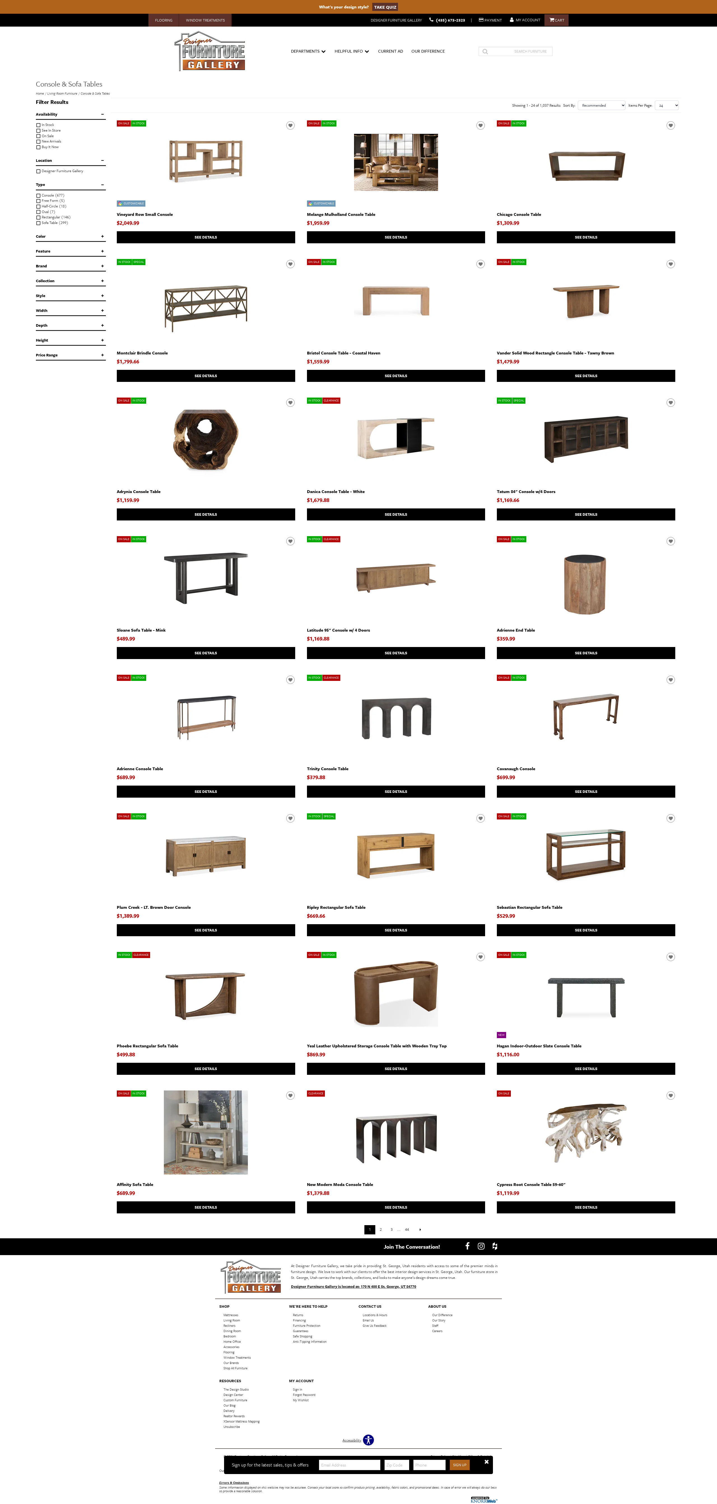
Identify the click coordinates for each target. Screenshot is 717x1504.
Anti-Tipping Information (310, 1341)
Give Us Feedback (375, 1325)
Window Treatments (205, 20)
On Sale (47, 136)
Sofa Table (54, 222)
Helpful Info (349, 51)
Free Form (53, 200)
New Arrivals (51, 141)
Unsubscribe (232, 1426)
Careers (437, 1330)
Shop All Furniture (236, 1368)
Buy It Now (50, 147)
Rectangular (56, 217)
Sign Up (459, 1465)
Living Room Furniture (62, 93)
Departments (305, 51)
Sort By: (569, 105)
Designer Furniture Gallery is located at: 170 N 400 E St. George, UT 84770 (353, 1286)
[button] (486, 1462)
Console (53, 195)
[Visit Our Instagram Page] (481, 1246)
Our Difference (428, 51)
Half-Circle (54, 206)
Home (40, 93)
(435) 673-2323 (450, 20)
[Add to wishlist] (290, 125)
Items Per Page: (640, 105)
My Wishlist (301, 1400)
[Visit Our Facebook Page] (468, 1246)
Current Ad (390, 51)
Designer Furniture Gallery (62, 171)
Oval (48, 211)
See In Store (51, 130)
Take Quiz (385, 7)
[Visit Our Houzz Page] (494, 1246)
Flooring (164, 20)
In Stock (47, 124)
